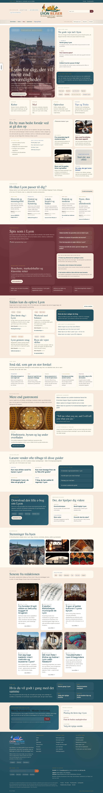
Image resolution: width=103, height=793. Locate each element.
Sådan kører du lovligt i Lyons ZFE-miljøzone (70, 334)
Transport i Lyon (86, 94)
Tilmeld (47, 719)
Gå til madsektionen (17, 281)
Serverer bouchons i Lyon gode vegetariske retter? (40, 289)
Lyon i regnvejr (59, 749)
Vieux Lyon (61, 90)
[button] (1, 66)
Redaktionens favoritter (81, 742)
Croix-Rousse (25, 774)
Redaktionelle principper (65, 784)
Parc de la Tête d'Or (76, 94)
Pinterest (19, 762)
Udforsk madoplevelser (34, 94)
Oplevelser (29, 21)
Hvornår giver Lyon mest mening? (70, 475)
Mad (24, 21)
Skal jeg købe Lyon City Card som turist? (69, 329)
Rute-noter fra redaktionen (82, 746)
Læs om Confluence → (84, 219)
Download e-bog (17, 517)
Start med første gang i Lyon (19, 94)
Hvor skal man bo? (60, 740)
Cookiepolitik (80, 782)
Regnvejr (83, 90)
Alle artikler (38, 751)
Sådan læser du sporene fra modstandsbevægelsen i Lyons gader (74, 406)
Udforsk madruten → (16, 350)
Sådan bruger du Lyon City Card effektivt (69, 326)
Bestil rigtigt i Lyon (80, 744)
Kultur (19, 21)
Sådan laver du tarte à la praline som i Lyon (19, 289)
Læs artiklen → (27, 626)
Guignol (60, 94)
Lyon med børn (59, 746)
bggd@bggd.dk (64, 770)
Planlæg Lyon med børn (67, 480)
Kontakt (73, 784)
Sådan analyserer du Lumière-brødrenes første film (71, 397)
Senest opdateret (80, 737)
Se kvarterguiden (47, 94)
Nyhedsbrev (26, 762)
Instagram (12, 762)
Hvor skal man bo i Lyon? (37, 145)
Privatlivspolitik (90, 1)
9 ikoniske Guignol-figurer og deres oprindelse (70, 400)
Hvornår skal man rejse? (61, 744)
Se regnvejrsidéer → (39, 353)
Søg (91, 11)
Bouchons (85, 21)
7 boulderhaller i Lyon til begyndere (75, 656)
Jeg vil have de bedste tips (15, 12)
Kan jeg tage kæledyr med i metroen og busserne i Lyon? (26, 658)
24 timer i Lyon (34, 147)
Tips (72, 575)
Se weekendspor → (38, 330)
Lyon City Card (76, 90)
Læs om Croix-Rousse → (51, 217)
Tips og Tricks (37, 21)
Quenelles (67, 94)
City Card (77, 575)
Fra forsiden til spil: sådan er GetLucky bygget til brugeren (27, 609)
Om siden (67, 782)
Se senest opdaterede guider (69, 485)
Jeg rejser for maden (23, 9)
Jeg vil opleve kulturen (33, 9)
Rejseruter (38, 749)
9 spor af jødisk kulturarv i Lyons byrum (74, 608)
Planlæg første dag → (16, 328)
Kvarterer (91, 21)
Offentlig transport (35, 149)
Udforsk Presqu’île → (33, 217)
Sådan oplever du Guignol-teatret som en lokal (70, 403)
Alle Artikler (13, 21)
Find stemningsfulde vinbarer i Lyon (83, 289)
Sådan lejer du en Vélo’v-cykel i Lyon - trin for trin (71, 331)
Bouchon (68, 90)
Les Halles (12, 774)
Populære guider (79, 740)
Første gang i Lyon (77, 21)
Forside (84, 1)
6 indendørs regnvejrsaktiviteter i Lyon (71, 471)
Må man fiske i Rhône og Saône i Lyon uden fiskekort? (50, 658)
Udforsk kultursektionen (18, 445)
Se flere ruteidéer (88, 306)
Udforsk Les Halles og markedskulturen (59, 289)
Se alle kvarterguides (87, 191)
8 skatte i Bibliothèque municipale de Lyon (49, 609)
